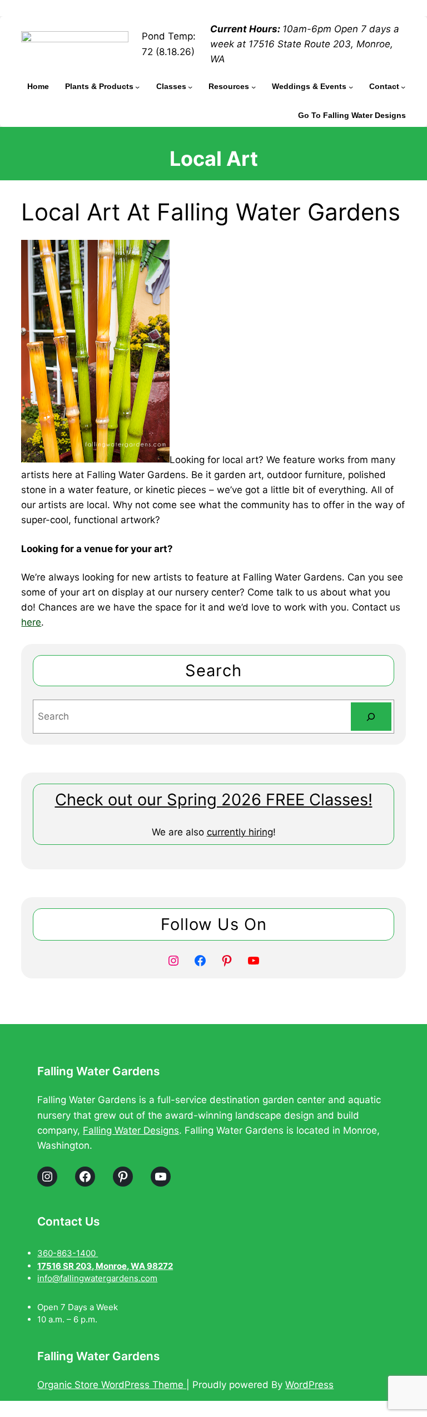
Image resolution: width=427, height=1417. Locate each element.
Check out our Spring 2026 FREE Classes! (214, 799)
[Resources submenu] (253, 86)
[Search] (371, 716)
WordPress (309, 1384)
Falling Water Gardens (98, 1071)
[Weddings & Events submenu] (351, 86)
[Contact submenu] (403, 86)
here (31, 622)
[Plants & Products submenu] (137, 86)
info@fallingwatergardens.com (97, 1278)
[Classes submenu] (190, 86)
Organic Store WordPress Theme (111, 1384)
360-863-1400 (67, 1253)
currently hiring (240, 832)
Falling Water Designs (131, 1130)
